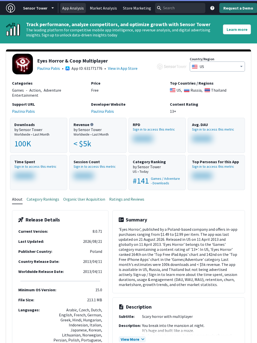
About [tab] (17, 199)
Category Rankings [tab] (43, 199)
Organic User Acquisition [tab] (84, 199)
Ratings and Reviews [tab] (126, 199)
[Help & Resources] (212, 8)
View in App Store (123, 68)
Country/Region (202, 59)
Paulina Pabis (48, 68)
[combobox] (180, 8)
